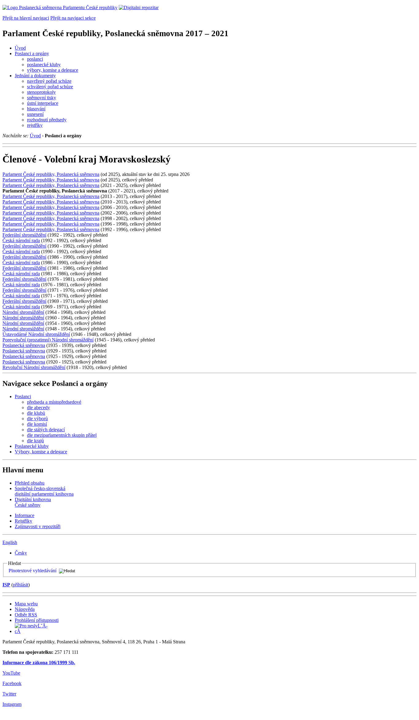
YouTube (11, 673)
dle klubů (36, 413)
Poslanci (23, 396)
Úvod (20, 48)
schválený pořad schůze (50, 86)
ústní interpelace (42, 103)
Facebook (11, 683)
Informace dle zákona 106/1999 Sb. (38, 662)
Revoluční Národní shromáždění (33, 367)
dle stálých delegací (46, 429)
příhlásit (20, 584)
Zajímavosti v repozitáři (37, 526)
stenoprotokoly (41, 92)
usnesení (35, 114)
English (9, 542)
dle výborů (37, 418)
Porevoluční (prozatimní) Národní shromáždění (48, 339)
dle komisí (37, 424)
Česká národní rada (21, 240)
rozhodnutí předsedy (47, 119)
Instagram (11, 704)
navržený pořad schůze (49, 81)
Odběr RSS (26, 614)
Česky (21, 552)
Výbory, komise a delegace (41, 451)
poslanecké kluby (44, 64)
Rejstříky (23, 521)
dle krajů (35, 440)
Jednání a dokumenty (35, 75)
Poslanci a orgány (32, 53)
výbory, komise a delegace (52, 70)
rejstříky (35, 125)
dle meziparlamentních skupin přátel (62, 435)
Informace (24, 515)
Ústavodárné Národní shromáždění (36, 334)
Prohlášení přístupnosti (37, 620)
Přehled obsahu (29, 483)
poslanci (35, 59)
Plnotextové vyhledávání (32, 570)
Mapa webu (26, 603)
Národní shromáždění (23, 312)
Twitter (9, 693)
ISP (6, 584)
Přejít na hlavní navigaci (25, 18)
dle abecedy (38, 407)
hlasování (36, 108)
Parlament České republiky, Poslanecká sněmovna (50, 174)
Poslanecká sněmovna (23, 345)
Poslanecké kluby (32, 446)
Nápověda (25, 609)
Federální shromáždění (24, 235)
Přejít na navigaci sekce (73, 18)
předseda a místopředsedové (54, 402)
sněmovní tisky (41, 97)
